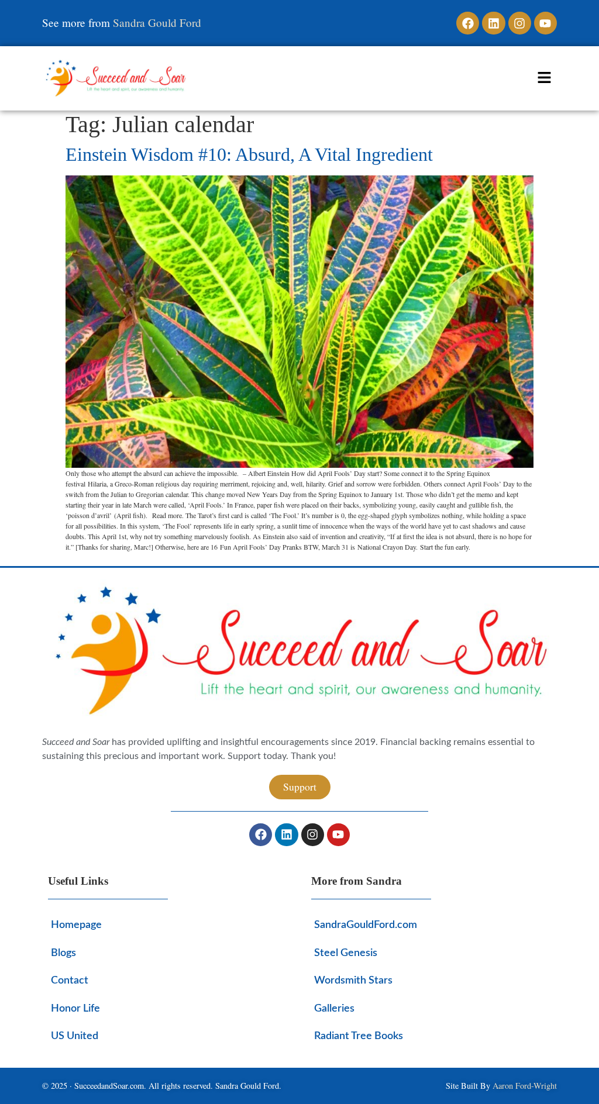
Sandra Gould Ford (157, 22)
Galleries (334, 1008)
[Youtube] (545, 23)
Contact (69, 980)
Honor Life (75, 1008)
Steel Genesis (345, 953)
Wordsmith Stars (353, 980)
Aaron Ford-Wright (525, 1085)
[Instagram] (519, 23)
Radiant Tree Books (358, 1036)
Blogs (63, 953)
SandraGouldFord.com (365, 925)
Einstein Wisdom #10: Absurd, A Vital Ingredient (249, 154)
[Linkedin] (493, 23)
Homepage (76, 925)
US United (74, 1036)
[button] (544, 78)
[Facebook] (467, 23)
